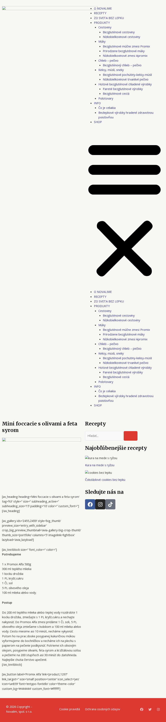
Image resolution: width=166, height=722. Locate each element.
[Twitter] (150, 709)
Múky (101, 41)
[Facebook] (141, 709)
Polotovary (105, 98)
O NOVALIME (103, 8)
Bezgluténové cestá (116, 93)
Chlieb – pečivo (108, 60)
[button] (124, 209)
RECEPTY (100, 13)
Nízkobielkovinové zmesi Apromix (125, 56)
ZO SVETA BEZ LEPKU (109, 18)
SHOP (98, 122)
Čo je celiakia (107, 108)
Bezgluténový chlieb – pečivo (122, 65)
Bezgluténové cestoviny (119, 32)
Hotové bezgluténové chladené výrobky (125, 84)
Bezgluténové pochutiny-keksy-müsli (127, 75)
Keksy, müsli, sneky (111, 70)
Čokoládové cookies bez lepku (105, 480)
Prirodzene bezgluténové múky (124, 51)
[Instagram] (158, 709)
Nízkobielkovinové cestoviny (121, 37)
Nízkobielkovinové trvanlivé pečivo (125, 79)
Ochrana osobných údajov (102, 709)
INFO (97, 103)
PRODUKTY (102, 22)
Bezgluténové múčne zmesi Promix (126, 46)
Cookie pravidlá (69, 709)
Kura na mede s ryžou (99, 465)
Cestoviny (104, 27)
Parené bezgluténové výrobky (123, 89)
